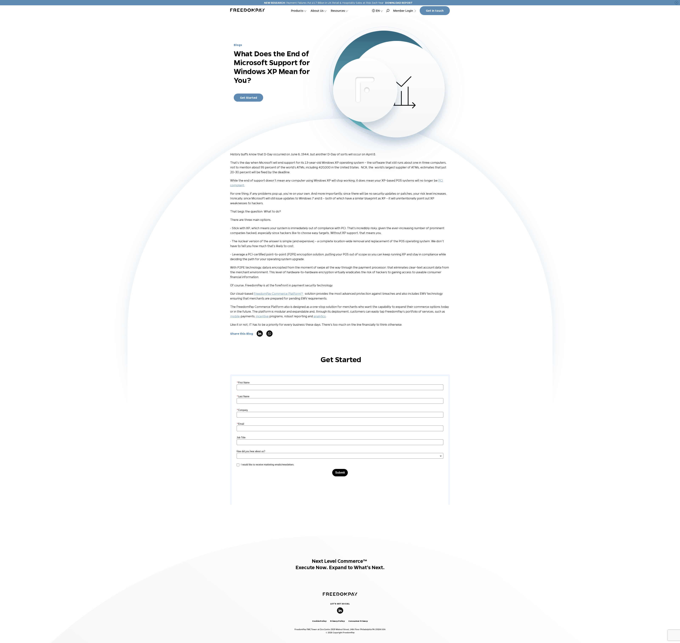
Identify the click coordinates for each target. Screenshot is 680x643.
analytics (320, 316)
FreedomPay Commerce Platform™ (278, 293)
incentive (262, 316)
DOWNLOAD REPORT (399, 2)
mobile (235, 316)
